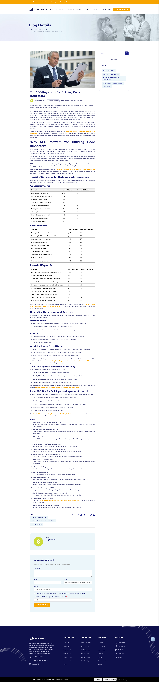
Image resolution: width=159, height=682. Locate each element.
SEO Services (85, 646)
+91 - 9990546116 (37, 657)
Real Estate (121, 646)
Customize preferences (110, 679)
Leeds (100, 657)
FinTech (120, 650)
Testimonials (67, 650)
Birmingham (101, 646)
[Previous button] (31, 1)
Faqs (93, 10)
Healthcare (121, 642)
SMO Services (85, 650)
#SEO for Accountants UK (111, 74)
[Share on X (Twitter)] (81, 515)
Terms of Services (69, 661)
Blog (87, 10)
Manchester (102, 650)
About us (66, 642)
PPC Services (85, 653)
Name (36, 579)
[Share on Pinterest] (84, 515)
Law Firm (121, 653)
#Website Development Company (113, 83)
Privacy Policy (68, 657)
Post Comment (41, 605)
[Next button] (29, 1)
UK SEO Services (37, 524)
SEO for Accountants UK (39, 517)
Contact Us (67, 653)
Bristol (100, 664)
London (100, 642)
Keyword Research (41, 29)
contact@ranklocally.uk (40, 660)
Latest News (67, 646)
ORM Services (85, 657)
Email (66, 579)
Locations (69, 10)
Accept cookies (122, 679)
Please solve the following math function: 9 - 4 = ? (50, 597)
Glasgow (100, 653)
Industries (79, 10)
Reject (98, 679)
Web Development (86, 661)
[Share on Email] (94, 515)
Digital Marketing (86, 642)
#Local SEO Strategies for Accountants (111, 78)
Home (51, 10)
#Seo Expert (106, 86)
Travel (120, 657)
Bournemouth (102, 661)
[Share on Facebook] (78, 515)
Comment (37, 568)
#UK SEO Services (108, 70)
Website (36, 586)
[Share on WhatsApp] (91, 515)
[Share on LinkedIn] (88, 515)
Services (59, 10)
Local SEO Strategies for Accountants (43, 521)
